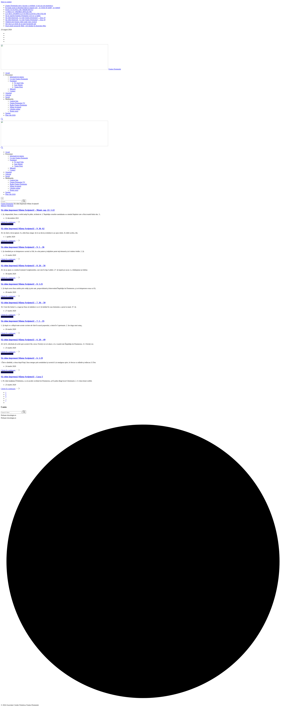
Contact (12, 91)
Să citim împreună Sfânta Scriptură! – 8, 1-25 (22, 284)
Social (7, 97)
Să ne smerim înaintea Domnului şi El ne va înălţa (22, 16)
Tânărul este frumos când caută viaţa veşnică (21, 22)
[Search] (2, 120)
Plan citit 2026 (10, 115)
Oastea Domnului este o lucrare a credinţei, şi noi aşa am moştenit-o (29, 6)
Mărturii (13, 89)
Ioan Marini (18, 85)
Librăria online (15, 109)
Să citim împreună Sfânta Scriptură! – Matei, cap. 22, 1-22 (28, 210)
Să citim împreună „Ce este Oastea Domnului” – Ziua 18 (25, 20)
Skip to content (6, 2)
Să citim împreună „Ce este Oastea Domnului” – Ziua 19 (25, 18)
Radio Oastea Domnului (18, 105)
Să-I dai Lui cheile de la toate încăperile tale (20, 24)
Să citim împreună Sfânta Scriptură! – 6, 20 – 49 (23, 339)
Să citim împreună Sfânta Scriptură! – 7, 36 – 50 (23, 302)
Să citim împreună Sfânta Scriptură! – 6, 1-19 (22, 358)
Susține (8, 113)
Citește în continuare (8, 222)
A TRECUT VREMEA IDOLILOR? (18, 12)
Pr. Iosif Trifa (19, 83)
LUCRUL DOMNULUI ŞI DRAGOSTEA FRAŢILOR (25, 14)
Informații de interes (17, 77)
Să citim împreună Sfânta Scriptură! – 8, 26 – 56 (23, 265)
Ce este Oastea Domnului (19, 79)
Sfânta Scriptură (15, 107)
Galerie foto (14, 101)
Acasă (7, 73)
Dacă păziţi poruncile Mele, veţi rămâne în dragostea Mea (25, 26)
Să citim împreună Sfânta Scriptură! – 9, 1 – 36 (22, 247)
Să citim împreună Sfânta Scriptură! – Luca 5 (22, 376)
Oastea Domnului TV (17, 103)
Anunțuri (8, 93)
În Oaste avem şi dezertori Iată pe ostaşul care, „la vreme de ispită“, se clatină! (32, 8)
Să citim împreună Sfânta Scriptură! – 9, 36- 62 (22, 228)
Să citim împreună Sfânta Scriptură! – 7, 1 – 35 (22, 321)
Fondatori (13, 81)
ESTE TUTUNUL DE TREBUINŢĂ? (19, 10)
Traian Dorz (18, 87)
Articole (8, 95)
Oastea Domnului (114, 69)
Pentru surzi (14, 111)
